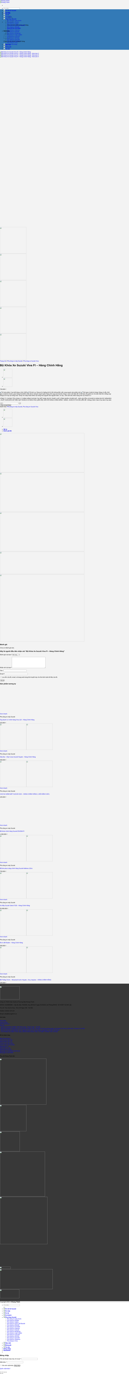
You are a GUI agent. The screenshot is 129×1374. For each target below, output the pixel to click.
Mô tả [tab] (5, 521)
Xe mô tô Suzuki (10, 10)
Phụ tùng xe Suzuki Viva (31, 452)
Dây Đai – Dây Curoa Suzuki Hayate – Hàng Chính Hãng (18, 953)
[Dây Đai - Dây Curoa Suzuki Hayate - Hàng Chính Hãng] (26, 946)
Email (2, 765)
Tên (1, 762)
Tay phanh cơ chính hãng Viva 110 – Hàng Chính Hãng (17, 916)
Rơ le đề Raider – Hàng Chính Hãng (11, 1244)
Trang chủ (3, 452)
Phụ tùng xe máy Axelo (14, 20)
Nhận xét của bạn (6, 759)
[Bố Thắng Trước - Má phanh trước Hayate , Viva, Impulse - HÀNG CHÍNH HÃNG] (26, 1273)
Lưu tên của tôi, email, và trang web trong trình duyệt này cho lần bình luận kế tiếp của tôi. (30, 769)
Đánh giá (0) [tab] (7, 522)
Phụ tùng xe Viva (12, 42)
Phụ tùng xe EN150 (13, 27)
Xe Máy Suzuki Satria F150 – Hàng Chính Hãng (15, 1207)
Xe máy (7, 12)
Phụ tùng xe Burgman (14, 33)
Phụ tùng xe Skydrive (13, 41)
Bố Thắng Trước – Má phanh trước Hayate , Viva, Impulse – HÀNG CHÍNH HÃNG (25, 1281)
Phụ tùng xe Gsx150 (13, 39)
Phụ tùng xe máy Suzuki (14, 452)
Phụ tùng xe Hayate (13, 31)
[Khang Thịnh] (4, 1)
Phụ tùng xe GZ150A (13, 28)
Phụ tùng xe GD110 (13, 38)
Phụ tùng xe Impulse (13, 30)
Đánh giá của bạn (6, 746)
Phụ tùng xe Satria (13, 23)
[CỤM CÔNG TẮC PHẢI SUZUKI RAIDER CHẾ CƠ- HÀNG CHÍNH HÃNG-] (8, 478)
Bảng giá (8, 47)
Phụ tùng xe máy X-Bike (14, 34)
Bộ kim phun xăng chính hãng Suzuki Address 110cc (16, 1169)
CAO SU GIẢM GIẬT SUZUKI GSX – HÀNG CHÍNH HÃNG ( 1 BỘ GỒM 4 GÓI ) (24, 990)
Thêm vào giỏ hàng (5, 496)
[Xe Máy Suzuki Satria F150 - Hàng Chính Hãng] (26, 1199)
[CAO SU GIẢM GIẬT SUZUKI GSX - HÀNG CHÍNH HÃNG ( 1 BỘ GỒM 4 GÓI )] (26, 983)
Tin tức (7, 49)
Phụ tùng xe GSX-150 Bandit (16, 25)
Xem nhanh (3, 910)
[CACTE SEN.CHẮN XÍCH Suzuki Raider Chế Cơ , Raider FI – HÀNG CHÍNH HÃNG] (8, 469)
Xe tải (7, 15)
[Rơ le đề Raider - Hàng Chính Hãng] (26, 1236)
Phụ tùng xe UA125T (13, 36)
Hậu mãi (8, 44)
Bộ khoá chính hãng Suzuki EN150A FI (12, 1132)
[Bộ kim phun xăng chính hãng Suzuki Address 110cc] (26, 1162)
